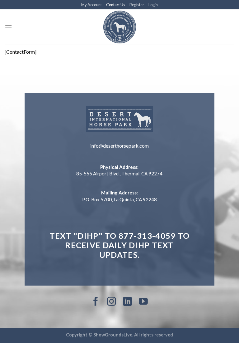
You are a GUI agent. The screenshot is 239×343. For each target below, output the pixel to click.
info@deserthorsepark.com (119, 146)
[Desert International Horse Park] (119, 27)
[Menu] (8, 27)
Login (153, 4)
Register (136, 4)
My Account (91, 4)
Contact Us (115, 4)
